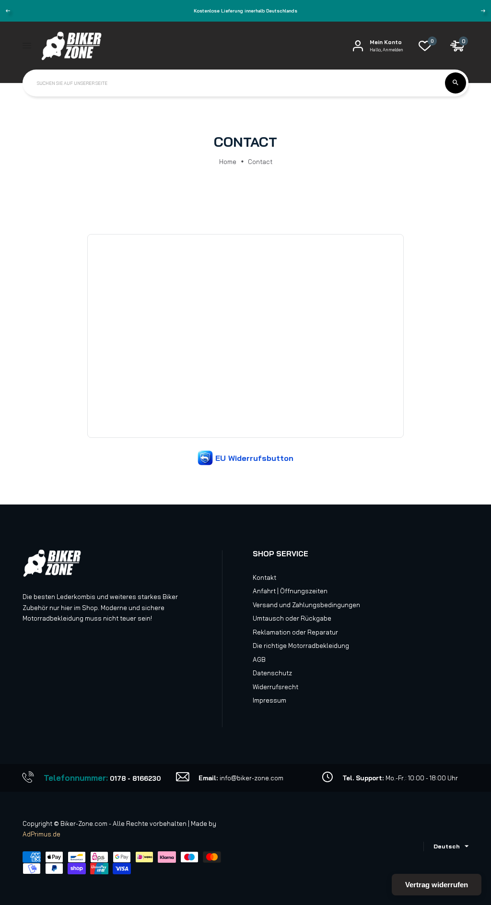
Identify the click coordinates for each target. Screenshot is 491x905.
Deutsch (446, 846)
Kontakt (264, 577)
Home (227, 161)
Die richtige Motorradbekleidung (301, 645)
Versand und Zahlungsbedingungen (306, 605)
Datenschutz (272, 673)
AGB (259, 659)
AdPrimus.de (41, 834)
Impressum (269, 700)
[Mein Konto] (358, 45)
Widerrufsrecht (275, 687)
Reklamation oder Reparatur (295, 632)
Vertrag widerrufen (436, 885)
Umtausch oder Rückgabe (292, 618)
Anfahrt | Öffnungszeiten (290, 591)
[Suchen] (455, 83)
